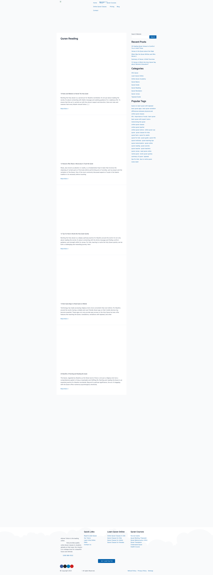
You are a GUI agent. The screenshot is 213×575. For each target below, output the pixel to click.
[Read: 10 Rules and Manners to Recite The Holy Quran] (91, 69)
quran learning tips (148, 140)
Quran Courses (111, 3)
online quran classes (137, 124)
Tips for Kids (135, 159)
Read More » (65, 108)
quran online (149, 143)
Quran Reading (136, 88)
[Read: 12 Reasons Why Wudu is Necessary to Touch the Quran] (91, 139)
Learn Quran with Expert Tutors (140, 119)
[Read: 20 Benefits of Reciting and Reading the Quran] (91, 349)
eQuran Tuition (76, 571)
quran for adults (144, 135)
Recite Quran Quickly (146, 154)
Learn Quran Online (137, 76)
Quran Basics (135, 82)
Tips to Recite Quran (146, 159)
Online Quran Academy (138, 79)
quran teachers (145, 148)
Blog (118, 6)
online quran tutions (137, 130)
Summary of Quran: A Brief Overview (143, 59)
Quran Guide (135, 85)
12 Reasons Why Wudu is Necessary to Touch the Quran (77, 164)
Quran (133, 132)
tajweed (146, 156)
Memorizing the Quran (138, 122)
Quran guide (145, 138)
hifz (132, 116)
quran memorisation (137, 143)
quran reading (135, 146)
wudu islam (135, 162)
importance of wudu (141, 116)
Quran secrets (145, 146)
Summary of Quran (137, 156)
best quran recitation (149, 108)
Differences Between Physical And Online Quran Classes (142, 112)
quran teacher (135, 148)
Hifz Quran (134, 73)
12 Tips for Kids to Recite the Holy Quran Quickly (75, 234)
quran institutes (136, 140)
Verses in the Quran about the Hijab (142, 51)
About (101, 3)
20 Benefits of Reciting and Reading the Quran (74, 374)
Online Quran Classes (99, 6)
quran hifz (152, 138)
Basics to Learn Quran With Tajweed (142, 106)
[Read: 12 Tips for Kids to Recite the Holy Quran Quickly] (91, 209)
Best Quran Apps (136, 108)
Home (95, 3)
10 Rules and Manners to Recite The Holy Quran (74, 94)
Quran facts (135, 135)
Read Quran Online (145, 151)
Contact (95, 10)
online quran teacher (137, 127)
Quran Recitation (136, 91)
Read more (76, 551)
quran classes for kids (143, 132)
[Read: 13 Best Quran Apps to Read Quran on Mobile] (91, 279)
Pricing (112, 6)
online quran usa (150, 130)
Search (153, 37)
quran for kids (135, 138)
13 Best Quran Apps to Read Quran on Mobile (74, 304)
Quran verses (135, 94)
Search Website (136, 34)
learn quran (151, 116)
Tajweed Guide (136, 97)
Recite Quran (135, 154)
